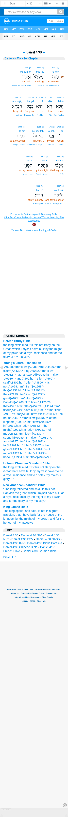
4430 (39, 68)
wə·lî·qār (59, 190)
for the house (45, 514)
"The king (9, 489)
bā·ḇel (30, 101)
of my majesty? (23, 522)
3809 (59, 97)
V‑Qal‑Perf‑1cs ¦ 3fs (35, 145)
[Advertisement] (34, 302)
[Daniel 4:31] (64, 375)
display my (43, 475)
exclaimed (21, 467)
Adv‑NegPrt (59, 115)
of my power (11, 353)
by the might (53, 349)
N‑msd (41, 85)
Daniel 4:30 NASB (48, 539)
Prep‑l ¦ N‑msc (19, 145)
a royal (7, 475)
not (41, 345)
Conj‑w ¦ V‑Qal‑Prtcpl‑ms (21, 85)
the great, (21, 493)
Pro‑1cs (51, 145)
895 (29, 97)
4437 (59, 156)
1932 (38, 97)
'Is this (46, 489)
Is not (41, 511)
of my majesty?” (21, 356)
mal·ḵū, (59, 160)
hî (42, 101)
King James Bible (15, 507)
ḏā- (50, 101)
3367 (59, 186)
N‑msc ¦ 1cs (28, 174)
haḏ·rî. (39, 190)
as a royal (26, 353)
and (29, 475)
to (34, 475)
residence (40, 353)
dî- (62, 130)
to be (59, 471)
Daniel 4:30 (10, 535)
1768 (59, 127)
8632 (43, 156)
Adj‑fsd (19, 115)
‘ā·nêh (55, 71)
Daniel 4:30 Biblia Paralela (44, 543)
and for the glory (14, 500)
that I (19, 514)
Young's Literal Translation (22, 363)
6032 (54, 68)
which (16, 349)
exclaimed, (22, 345)
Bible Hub (9, 557)
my (38, 471)
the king (8, 345)
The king (9, 511)
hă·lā (61, 101)
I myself (26, 349)
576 (50, 127)
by (34, 471)
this (48, 511)
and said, (35, 489)
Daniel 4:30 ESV (22, 539)
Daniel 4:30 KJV (14, 543)
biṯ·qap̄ (44, 160)
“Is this (34, 345)
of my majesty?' (36, 500)
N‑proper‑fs (29, 115)
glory (6, 479)
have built (38, 349)
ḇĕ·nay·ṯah (38, 130)
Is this (35, 467)
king (11, 467)
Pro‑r (61, 145)
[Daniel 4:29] (4, 375)
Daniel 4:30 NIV (31, 535)
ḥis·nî (30, 160)
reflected (22, 489)
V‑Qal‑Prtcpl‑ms (52, 85)
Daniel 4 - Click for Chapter (21, 58)
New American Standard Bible (24, 485)
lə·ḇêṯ (22, 130)
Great (7, 471)
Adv (50, 115)
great (54, 511)
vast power (48, 471)
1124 (39, 127)
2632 (28, 156)
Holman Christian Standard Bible (26, 463)
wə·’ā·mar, (25, 71)
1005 (20, 127)
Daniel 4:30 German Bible (40, 551)
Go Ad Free (6, 810)
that (14, 471)
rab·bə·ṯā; (17, 101)
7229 (17, 97)
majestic (56, 475)
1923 (38, 186)
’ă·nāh (51, 130)
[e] (58, 68)
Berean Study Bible (17, 341)
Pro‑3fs (40, 115)
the (5, 467)
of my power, (40, 518)
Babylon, (9, 514)
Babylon (49, 345)
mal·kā (40, 71)
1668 (47, 97)
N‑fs (62, 174)
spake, (20, 511)
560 (26, 68)
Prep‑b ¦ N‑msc (42, 174)
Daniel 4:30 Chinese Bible (20, 547)
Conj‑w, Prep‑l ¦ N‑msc (54, 204)
